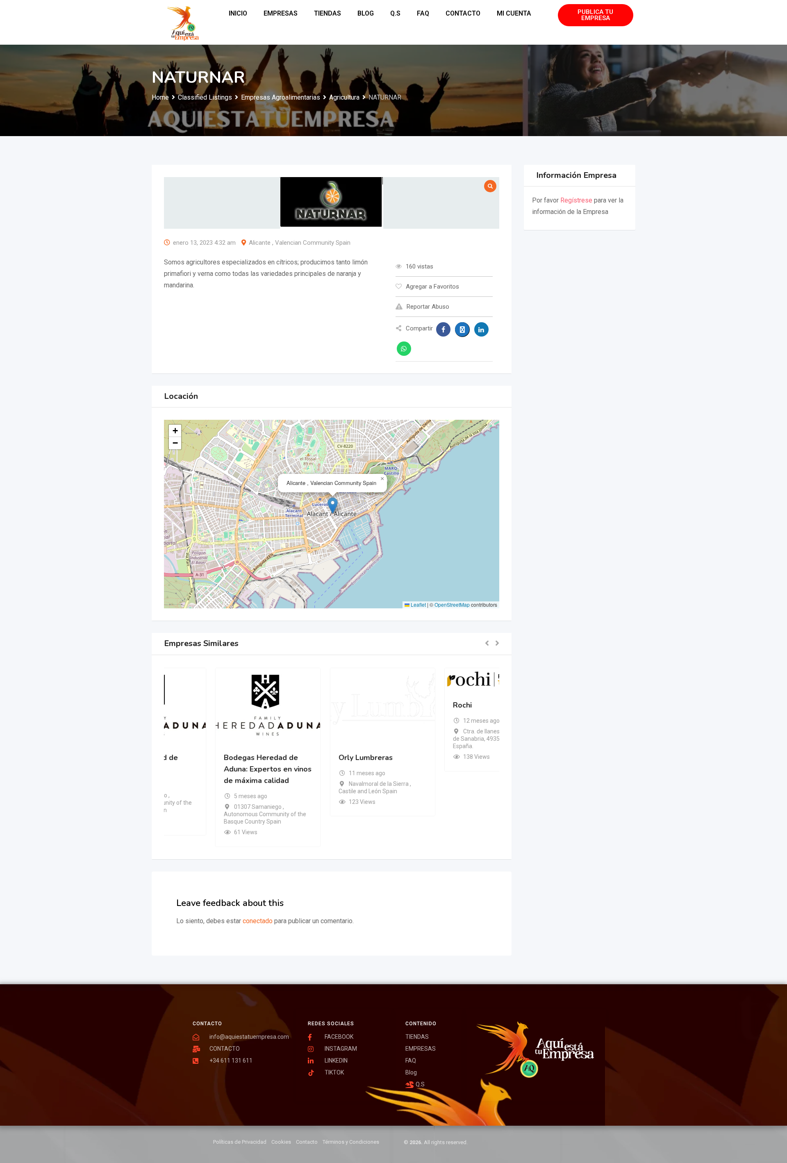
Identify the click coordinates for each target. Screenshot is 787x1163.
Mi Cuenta (514, 13)
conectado (258, 921)
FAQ (423, 13)
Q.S (395, 13)
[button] (333, 505)
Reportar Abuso (428, 306)
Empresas (281, 13)
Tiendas (327, 13)
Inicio (238, 13)
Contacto (463, 13)
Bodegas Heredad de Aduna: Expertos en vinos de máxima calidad (331, 768)
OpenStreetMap (452, 604)
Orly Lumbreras (429, 757)
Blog (365, 13)
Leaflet (417, 604)
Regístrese (576, 200)
